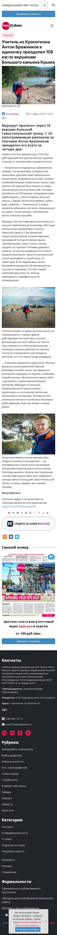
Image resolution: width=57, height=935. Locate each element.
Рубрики (7, 798)
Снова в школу (10, 773)
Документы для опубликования (20, 908)
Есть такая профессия (14, 767)
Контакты (7, 827)
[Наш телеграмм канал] (6, 734)
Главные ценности (12, 761)
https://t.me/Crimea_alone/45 (19, 506)
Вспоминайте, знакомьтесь (17, 749)
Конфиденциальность (15, 833)
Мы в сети (8, 810)
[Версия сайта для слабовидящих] (53, 5)
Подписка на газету (13, 845)
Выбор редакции (12, 755)
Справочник (9, 872)
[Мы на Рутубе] (30, 734)
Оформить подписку (28, 641)
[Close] (46, 921)
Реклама (7, 866)
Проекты (7, 804)
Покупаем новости (13, 851)
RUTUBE (45, 523)
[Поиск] (44, 5)
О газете (7, 839)
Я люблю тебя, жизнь (14, 786)
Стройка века (9, 780)
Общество (8, 35)
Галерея (6, 792)
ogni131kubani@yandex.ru (18, 724)
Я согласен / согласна (28, 929)
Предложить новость (28, 14)
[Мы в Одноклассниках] (22, 734)
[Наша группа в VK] (14, 734)
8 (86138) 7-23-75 (14, 718)
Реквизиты (8, 860)
